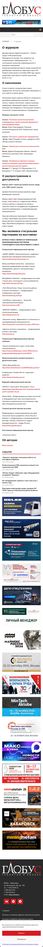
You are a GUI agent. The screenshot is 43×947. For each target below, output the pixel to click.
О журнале (5, 910)
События (7, 452)
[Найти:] (21, 35)
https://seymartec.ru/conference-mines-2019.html (20, 324)
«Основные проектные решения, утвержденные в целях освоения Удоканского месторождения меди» (20, 122)
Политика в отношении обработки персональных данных (20, 944)
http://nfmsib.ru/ (8, 334)
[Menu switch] (39, 29)
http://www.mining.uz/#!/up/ (12, 283)
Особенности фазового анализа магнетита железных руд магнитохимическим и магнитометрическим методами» (20, 163)
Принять (21, 933)
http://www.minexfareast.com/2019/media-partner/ (20, 368)
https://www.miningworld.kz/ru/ (13, 274)
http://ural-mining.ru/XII (11, 305)
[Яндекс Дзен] (13, 901)
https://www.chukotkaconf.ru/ (13, 377)
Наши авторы (7, 445)
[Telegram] (20, 901)
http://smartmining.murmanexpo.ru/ (15, 259)
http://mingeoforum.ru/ (10, 315)
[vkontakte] (6, 901)
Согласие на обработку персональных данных (17, 919)
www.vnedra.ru (13, 201)
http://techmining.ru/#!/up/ (12, 295)
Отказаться (21, 939)
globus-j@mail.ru (14, 894)
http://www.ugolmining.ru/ (12, 425)
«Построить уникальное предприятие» (23, 137)
